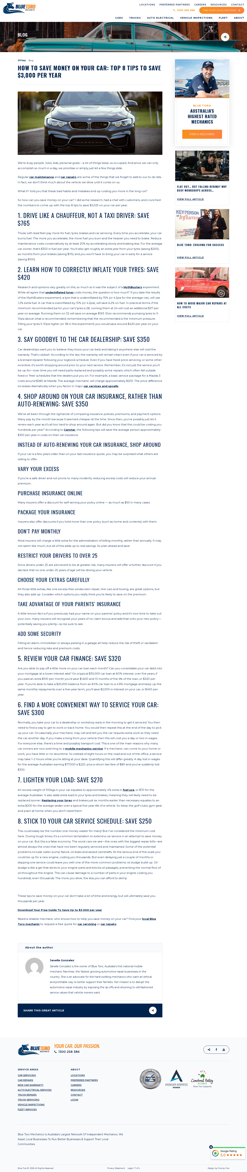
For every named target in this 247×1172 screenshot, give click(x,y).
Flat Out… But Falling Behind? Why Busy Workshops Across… (202, 188)
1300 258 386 (185, 10)
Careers (76, 1085)
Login (74, 1099)
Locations (78, 1075)
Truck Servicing (28, 1099)
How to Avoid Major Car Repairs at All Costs (202, 305)
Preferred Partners (84, 1080)
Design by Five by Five (218, 1168)
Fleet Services (27, 1109)
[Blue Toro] (19, 7)
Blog (32, 39)
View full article (190, 199)
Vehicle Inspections (31, 1104)
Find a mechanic (202, 134)
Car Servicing (27, 1075)
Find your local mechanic (220, 10)
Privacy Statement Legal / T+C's (123, 1168)
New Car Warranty (30, 1085)
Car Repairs (25, 1080)
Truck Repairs (27, 1094)
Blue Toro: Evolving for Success (200, 245)
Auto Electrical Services (35, 1090)
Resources (78, 1090)
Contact (77, 1094)
